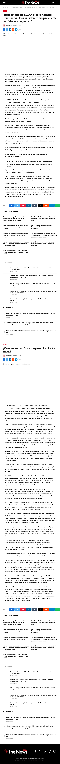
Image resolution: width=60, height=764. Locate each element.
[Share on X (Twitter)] (7, 29)
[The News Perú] (30, 2)
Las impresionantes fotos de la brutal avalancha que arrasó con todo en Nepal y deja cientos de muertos (44, 235)
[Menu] (4, 2)
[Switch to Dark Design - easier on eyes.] (56, 2)
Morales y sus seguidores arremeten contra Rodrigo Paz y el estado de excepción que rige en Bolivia (14, 218)
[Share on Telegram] (16, 29)
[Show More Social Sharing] (19, 29)
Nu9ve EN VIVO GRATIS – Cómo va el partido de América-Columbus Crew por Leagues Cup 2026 (30, 314)
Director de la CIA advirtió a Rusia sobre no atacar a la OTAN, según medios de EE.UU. (44, 218)
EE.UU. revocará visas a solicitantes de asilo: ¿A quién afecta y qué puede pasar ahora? (15, 252)
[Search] (53, 2)
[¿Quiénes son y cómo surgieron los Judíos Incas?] (30, 381)
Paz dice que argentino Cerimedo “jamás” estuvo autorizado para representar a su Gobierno (16, 226)
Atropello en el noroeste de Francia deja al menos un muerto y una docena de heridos (15, 235)
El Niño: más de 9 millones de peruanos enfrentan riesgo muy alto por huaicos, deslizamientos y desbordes (32, 276)
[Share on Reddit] (13, 29)
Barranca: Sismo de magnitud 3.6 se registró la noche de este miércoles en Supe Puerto (32, 299)
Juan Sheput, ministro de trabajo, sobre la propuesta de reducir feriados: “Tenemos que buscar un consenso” (33, 291)
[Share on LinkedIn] (10, 29)
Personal (9, 25)
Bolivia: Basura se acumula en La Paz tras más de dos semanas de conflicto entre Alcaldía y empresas (16, 243)
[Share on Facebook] (4, 29)
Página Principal (6, 7)
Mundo (5, 11)
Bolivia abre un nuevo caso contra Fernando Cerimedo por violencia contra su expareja (43, 226)
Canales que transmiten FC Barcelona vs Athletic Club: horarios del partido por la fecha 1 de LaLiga (32, 268)
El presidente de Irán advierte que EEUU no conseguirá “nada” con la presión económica (43, 243)
